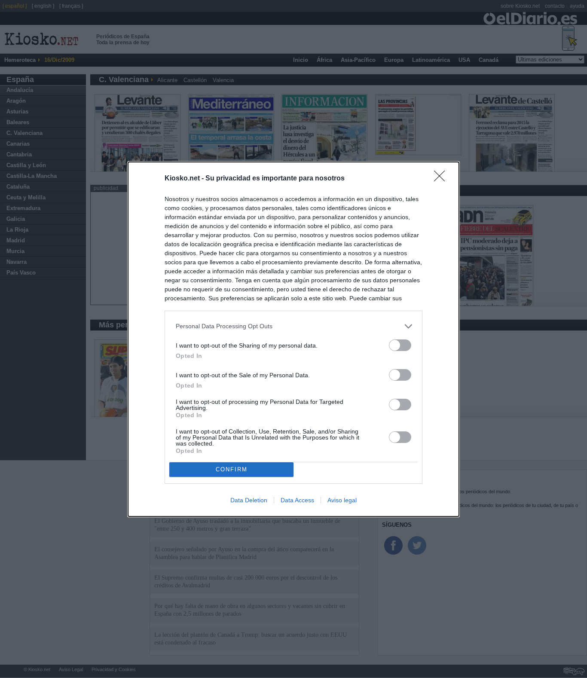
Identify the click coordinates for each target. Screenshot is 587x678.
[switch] (400, 345)
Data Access (297, 500)
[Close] (442, 179)
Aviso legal (342, 500)
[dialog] (293, 339)
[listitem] (293, 326)
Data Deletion (248, 500)
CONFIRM (232, 469)
